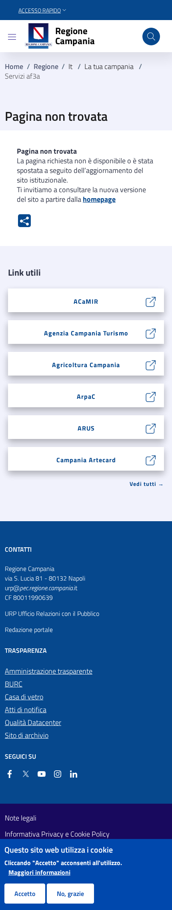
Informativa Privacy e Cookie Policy (57, 834)
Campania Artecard (86, 460)
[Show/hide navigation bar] (12, 37)
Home (14, 66)
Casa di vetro (24, 696)
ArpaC (86, 396)
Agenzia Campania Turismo (86, 333)
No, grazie (70, 893)
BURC (13, 683)
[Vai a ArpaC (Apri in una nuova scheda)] (151, 396)
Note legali (20, 818)
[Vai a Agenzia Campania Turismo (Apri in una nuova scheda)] (151, 332)
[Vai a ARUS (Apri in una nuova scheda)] (151, 428)
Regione (46, 66)
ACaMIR (86, 301)
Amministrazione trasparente (48, 671)
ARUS (86, 428)
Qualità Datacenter (33, 722)
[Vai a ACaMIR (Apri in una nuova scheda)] (151, 301)
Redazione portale (29, 629)
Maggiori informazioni (39, 872)
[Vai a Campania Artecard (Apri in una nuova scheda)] (151, 459)
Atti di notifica (25, 709)
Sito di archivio (26, 735)
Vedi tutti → (147, 483)
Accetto (24, 893)
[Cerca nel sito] (151, 36)
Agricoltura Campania (86, 365)
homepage (99, 199)
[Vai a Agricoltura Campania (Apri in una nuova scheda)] (151, 364)
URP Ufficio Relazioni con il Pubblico (52, 613)
